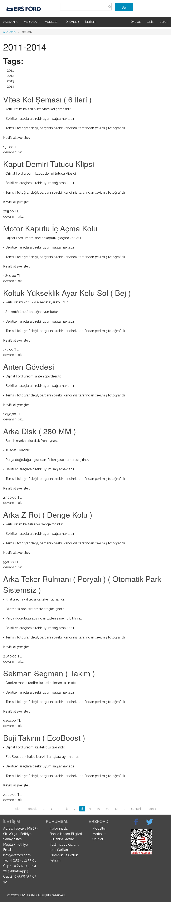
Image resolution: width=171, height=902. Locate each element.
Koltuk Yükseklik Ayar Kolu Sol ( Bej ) (67, 292)
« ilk (17, 808)
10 (98, 808)
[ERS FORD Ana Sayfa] (24, 8)
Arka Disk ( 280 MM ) (39, 430)
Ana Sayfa (9, 32)
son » (152, 808)
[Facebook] (136, 822)
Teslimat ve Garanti (64, 844)
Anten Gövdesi (28, 366)
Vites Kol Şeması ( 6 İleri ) (47, 99)
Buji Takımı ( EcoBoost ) (44, 737)
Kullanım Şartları (62, 839)
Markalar (31, 21)
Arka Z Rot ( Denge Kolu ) (47, 514)
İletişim (90, 21)
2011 (10, 70)
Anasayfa (10, 21)
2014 (10, 86)
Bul (124, 7)
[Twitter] (149, 822)
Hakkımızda (59, 828)
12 (116, 808)
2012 (10, 76)
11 (107, 808)
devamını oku (13, 152)
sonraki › (137, 808)
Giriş (150, 21)
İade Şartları (59, 850)
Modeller (52, 21)
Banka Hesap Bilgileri (66, 834)
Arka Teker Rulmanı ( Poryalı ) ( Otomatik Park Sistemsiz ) (82, 584)
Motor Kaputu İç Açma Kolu (50, 228)
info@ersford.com (17, 855)
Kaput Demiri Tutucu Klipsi (48, 163)
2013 (10, 81)
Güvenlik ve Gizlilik (64, 855)
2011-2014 (27, 32)
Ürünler (72, 21)
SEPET (164, 21)
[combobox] (86, 6)
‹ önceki (31, 808)
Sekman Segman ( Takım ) (49, 673)
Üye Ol (136, 21)
